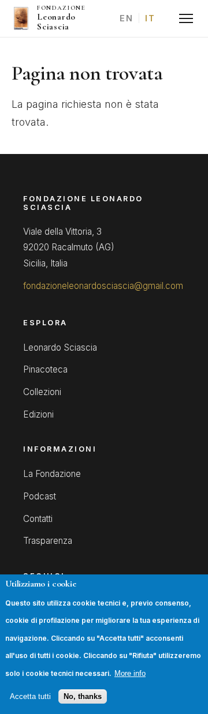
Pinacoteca (45, 369)
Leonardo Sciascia (60, 347)
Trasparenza (47, 540)
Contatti (38, 518)
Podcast (39, 496)
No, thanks (83, 696)
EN (126, 18)
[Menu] (186, 18)
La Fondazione (52, 473)
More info (130, 673)
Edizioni (38, 414)
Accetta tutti (30, 696)
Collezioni (42, 391)
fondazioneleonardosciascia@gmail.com (103, 285)
